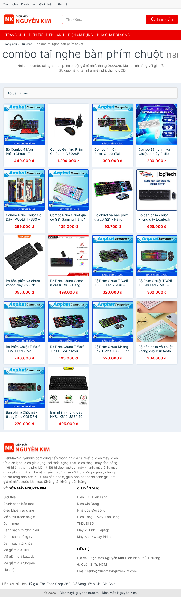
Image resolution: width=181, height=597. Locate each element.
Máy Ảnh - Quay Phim (94, 537)
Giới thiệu (46, 4)
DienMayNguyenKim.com (79, 593)
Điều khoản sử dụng (18, 510)
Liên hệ (62, 4)
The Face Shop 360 (55, 584)
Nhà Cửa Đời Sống (113, 35)
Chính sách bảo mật (18, 504)
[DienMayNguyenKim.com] (27, 19)
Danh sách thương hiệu (21, 530)
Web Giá (94, 584)
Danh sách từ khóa (17, 543)
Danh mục (28, 4)
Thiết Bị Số (85, 523)
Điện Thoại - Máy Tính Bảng (98, 517)
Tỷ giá (33, 584)
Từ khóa (26, 44)
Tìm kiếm (164, 19)
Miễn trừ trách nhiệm (19, 517)
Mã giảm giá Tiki (16, 550)
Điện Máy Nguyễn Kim (119, 593)
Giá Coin (109, 584)
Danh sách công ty (17, 537)
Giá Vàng (79, 584)
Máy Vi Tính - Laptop (93, 530)
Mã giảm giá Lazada (19, 556)
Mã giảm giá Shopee (19, 563)
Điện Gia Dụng (80, 35)
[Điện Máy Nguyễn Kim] (26, 447)
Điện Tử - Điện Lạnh (46, 35)
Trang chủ (10, 4)
